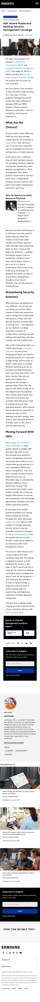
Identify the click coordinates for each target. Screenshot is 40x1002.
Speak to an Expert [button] (12, 633)
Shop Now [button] (27, 633)
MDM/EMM (8, 754)
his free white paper (15, 612)
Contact (14, 988)
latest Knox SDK (13, 522)
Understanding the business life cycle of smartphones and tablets (19, 792)
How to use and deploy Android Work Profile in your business (18, 874)
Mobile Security (12, 11)
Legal (25, 988)
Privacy (20, 988)
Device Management (25, 11)
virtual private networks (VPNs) (19, 534)
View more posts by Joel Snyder (14, 742)
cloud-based (11, 143)
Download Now (24, 221)
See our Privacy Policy (13, 675)
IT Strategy (9, 750)
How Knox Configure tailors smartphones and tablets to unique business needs (18, 833)
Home (3, 11)
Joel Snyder (28, 35)
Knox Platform (21, 750)
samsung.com (6, 988)
